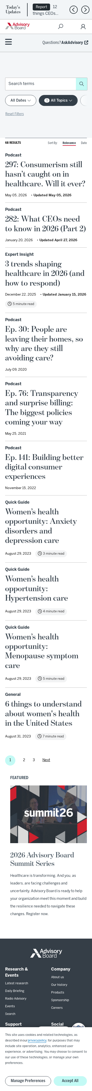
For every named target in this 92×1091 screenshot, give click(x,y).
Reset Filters (14, 114)
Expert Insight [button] (19, 255)
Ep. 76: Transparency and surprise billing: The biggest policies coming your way (41, 407)
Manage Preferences (28, 1081)
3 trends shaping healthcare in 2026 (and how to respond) (45, 273)
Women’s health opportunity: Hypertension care (36, 588)
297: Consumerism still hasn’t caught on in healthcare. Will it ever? (45, 174)
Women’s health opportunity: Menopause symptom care (41, 651)
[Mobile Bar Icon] (8, 42)
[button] (81, 84)
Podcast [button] (13, 155)
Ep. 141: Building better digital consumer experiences (44, 467)
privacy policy (37, 1040)
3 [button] (34, 760)
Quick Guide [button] (17, 502)
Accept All (70, 1081)
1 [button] (10, 760)
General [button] (13, 695)
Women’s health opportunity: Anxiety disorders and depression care (41, 526)
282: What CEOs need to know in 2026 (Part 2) (45, 224)
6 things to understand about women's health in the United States (43, 714)
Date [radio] (84, 143)
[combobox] (40, 84)
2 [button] (24, 760)
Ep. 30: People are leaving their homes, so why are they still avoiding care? (44, 343)
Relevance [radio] (69, 143)
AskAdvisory (72, 43)
